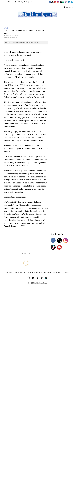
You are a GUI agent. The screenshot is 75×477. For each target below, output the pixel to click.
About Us (9, 272)
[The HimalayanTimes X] (52, 2)
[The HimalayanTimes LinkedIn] (69, 2)
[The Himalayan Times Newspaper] (37, 14)
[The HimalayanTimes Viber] (66, 2)
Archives (47, 272)
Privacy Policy (20, 272)
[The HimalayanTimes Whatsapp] (63, 2)
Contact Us (57, 272)
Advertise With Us (35, 272)
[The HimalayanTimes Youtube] (55, 2)
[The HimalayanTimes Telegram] (72, 2)
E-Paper (66, 272)
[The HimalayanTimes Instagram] (58, 2)
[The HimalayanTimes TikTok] (61, 2)
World (6, 28)
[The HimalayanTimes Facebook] (50, 2)
